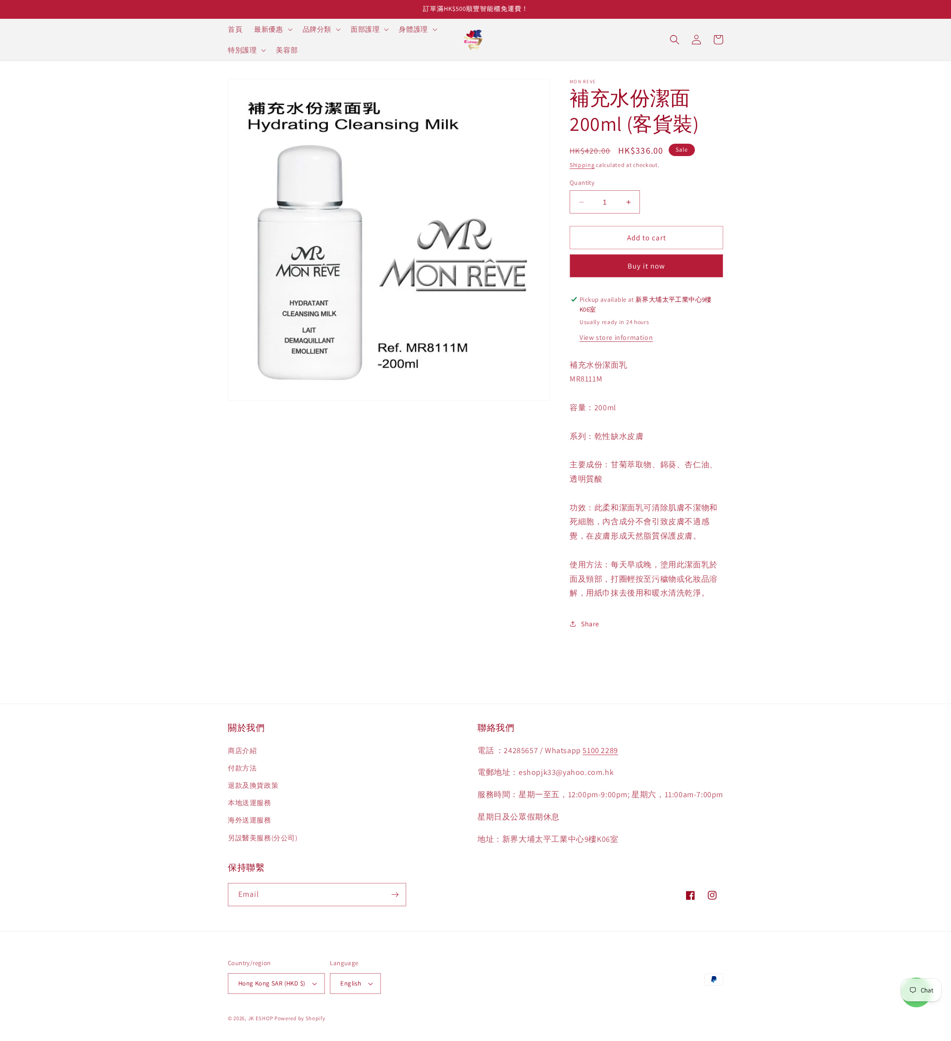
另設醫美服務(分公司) (263, 837)
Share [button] (590, 623)
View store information (616, 337)
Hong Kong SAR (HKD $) (271, 983)
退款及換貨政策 (253, 785)
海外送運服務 (249, 820)
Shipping (582, 164)
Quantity (582, 182)
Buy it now (646, 266)
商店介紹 (242, 750)
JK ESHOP (260, 1018)
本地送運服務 (249, 802)
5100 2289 (600, 750)
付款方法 (242, 768)
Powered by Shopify (299, 1018)
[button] (272, 29)
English (350, 983)
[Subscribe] (395, 894)
